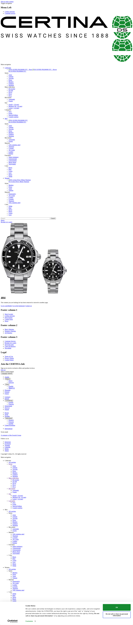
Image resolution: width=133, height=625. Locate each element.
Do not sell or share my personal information (117, 614)
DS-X (10, 92)
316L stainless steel (14, 145)
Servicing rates (9, 344)
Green (10, 171)
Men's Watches (9, 329)
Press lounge (8, 317)
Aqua (10, 75)
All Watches (8, 333)
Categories (12, 501)
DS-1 (10, 96)
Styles (10, 464)
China (7, 384)
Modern (11, 82)
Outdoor (11, 83)
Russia (7, 413)
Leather (11, 152)
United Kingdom (10, 425)
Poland (7, 409)
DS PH (11, 90)
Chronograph (13, 159)
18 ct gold (12, 150)
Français (11, 382)
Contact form (9, 319)
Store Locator (9, 314)
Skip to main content (7, 1)
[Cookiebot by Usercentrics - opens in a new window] (12, 621)
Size (10, 494)
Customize (29, 621)
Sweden (7, 416)
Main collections (14, 478)
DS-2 (10, 94)
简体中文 (12, 388)
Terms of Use (9, 356)
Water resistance (13, 157)
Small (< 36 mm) (14, 104)
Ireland (7, 399)
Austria (7, 377)
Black (10, 167)
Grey (10, 173)
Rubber (11, 153)
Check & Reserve (10, 346)
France (7, 393)
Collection (8, 68)
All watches (12, 462)
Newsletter (8, 348)
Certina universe (10, 11)
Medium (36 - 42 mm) (15, 106)
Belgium (7, 379)
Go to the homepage (18, 306)
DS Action (12, 89)
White (10, 176)
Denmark (7, 390)
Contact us (28, 306)
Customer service (10, 13)
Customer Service (10, 341)
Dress (10, 80)
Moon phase (12, 162)
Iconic (10, 113)
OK (117, 607)
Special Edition (13, 115)
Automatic (12, 99)
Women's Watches (10, 331)
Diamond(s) (12, 194)
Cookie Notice (9, 360)
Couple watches (13, 117)
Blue (10, 169)
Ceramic (11, 148)
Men (6, 118)
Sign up (3, 370)
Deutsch (11, 420)
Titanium (11, 146)
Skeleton (11, 85)
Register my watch (10, 343)
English (11, 386)
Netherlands (8, 406)
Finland (7, 392)
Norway (7, 408)
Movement (12, 488)
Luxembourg (8, 400)
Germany (7, 397)
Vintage (11, 76)
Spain (6, 414)
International (8, 428)
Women (7, 178)
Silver (10, 174)
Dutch (10, 381)
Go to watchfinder (6, 306)
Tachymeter (12, 164)
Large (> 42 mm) (14, 108)
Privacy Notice (9, 358)
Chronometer (13, 160)
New (10, 111)
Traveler (11, 78)
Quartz (11, 101)
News (6, 321)
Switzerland (8, 418)
